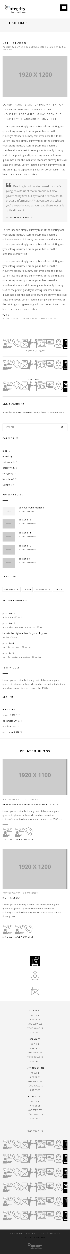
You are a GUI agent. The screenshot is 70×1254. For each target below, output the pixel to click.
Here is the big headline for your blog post (25, 633)
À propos (35, 1019)
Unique (52, 318)
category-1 (8, 462)
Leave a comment (24, 839)
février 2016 (9, 715)
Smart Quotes (38, 318)
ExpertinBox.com (35, 1237)
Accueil (35, 1015)
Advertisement (11, 318)
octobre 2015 (9, 726)
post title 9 (24, 558)
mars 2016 (8, 709)
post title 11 (25, 532)
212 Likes (7, 839)
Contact (35, 1032)
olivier (19, 47)
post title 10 (25, 545)
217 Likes (7, 937)
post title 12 (25, 519)
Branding (59, 47)
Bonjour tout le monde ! (31, 507)
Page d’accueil (35, 1131)
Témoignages (35, 1028)
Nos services (35, 1024)
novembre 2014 (11, 732)
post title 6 (8, 643)
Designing (8, 49)
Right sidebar (11, 897)
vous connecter (24, 412)
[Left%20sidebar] (15, 326)
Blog (50, 47)
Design (25, 318)
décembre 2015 (11, 720)
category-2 (8, 467)
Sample (7, 484)
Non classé (8, 479)
